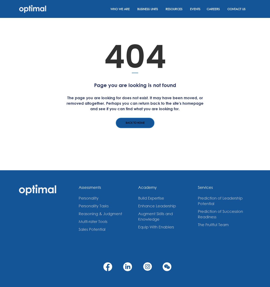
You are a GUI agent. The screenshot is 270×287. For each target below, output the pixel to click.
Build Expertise (151, 198)
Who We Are (120, 9)
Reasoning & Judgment (100, 213)
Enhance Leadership (157, 206)
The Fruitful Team (213, 224)
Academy (147, 187)
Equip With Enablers (156, 227)
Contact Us (236, 9)
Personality (89, 198)
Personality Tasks (94, 206)
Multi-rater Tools (93, 221)
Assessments (90, 187)
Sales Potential (92, 229)
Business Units (147, 9)
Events (195, 9)
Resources (174, 9)
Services (205, 187)
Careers (213, 9)
